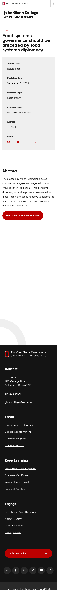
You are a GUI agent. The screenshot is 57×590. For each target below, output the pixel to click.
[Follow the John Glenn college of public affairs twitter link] (7, 570)
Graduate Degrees (15, 438)
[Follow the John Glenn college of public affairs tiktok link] (50, 570)
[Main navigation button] (51, 15)
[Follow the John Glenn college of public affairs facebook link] (15, 570)
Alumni (29, 574)
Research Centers (15, 489)
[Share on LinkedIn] (36, 142)
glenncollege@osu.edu (18, 402)
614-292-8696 (13, 393)
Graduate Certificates (17, 475)
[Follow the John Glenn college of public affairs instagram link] (32, 570)
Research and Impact (17, 482)
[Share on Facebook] (27, 142)
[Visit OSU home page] (25, 354)
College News (13, 532)
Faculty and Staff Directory (20, 512)
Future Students (29, 569)
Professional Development (20, 468)
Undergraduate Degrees (19, 425)
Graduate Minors (14, 445)
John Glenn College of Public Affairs (21, 14)
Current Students (29, 564)
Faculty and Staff (29, 580)
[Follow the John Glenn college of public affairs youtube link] (41, 570)
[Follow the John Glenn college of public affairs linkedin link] (24, 570)
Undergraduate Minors (18, 431)
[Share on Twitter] (18, 142)
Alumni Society (13, 518)
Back (7, 30)
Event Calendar (14, 525)
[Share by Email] (8, 142)
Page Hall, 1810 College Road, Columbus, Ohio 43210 (18, 381)
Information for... (19, 553)
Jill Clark (11, 127)
